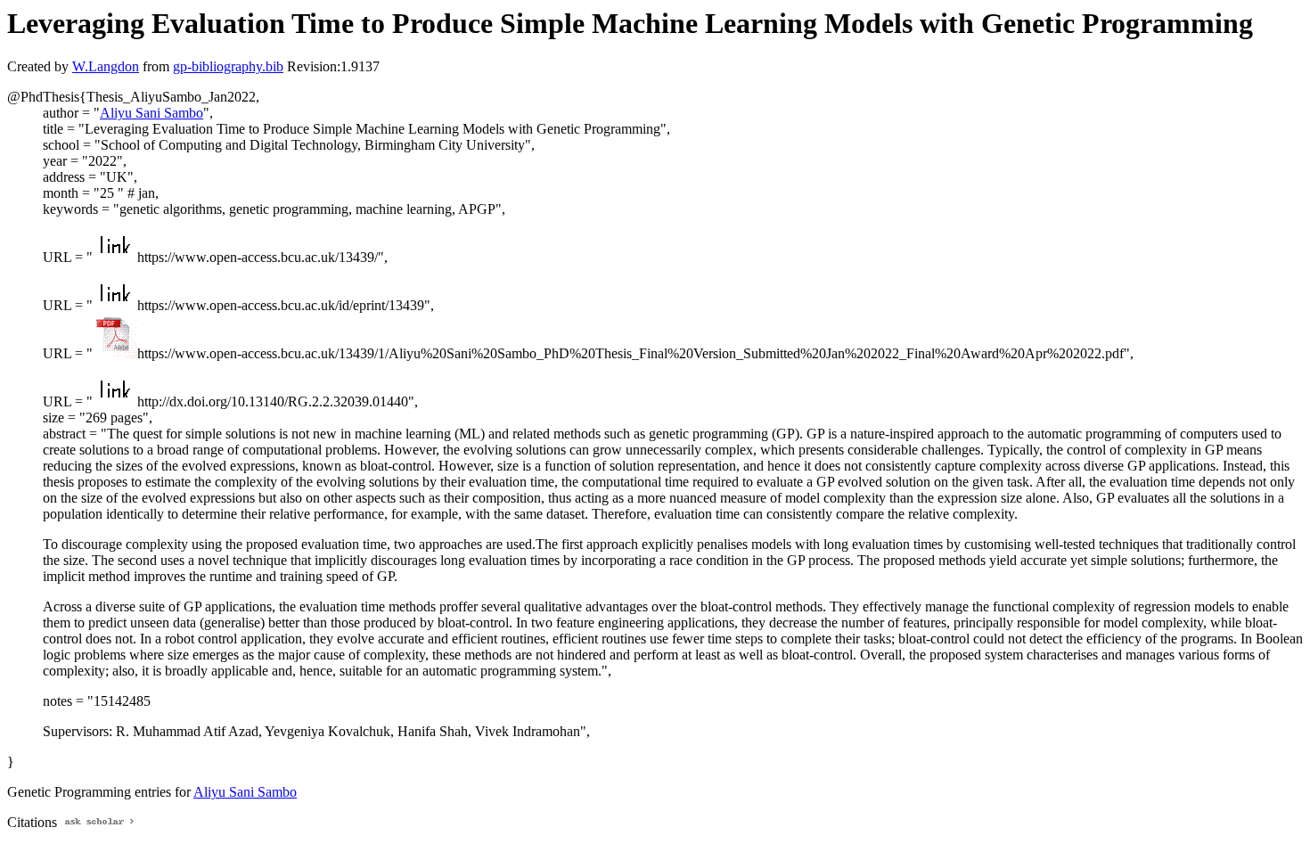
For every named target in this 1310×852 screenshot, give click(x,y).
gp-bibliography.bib (228, 66)
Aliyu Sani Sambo (151, 112)
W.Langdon (105, 66)
